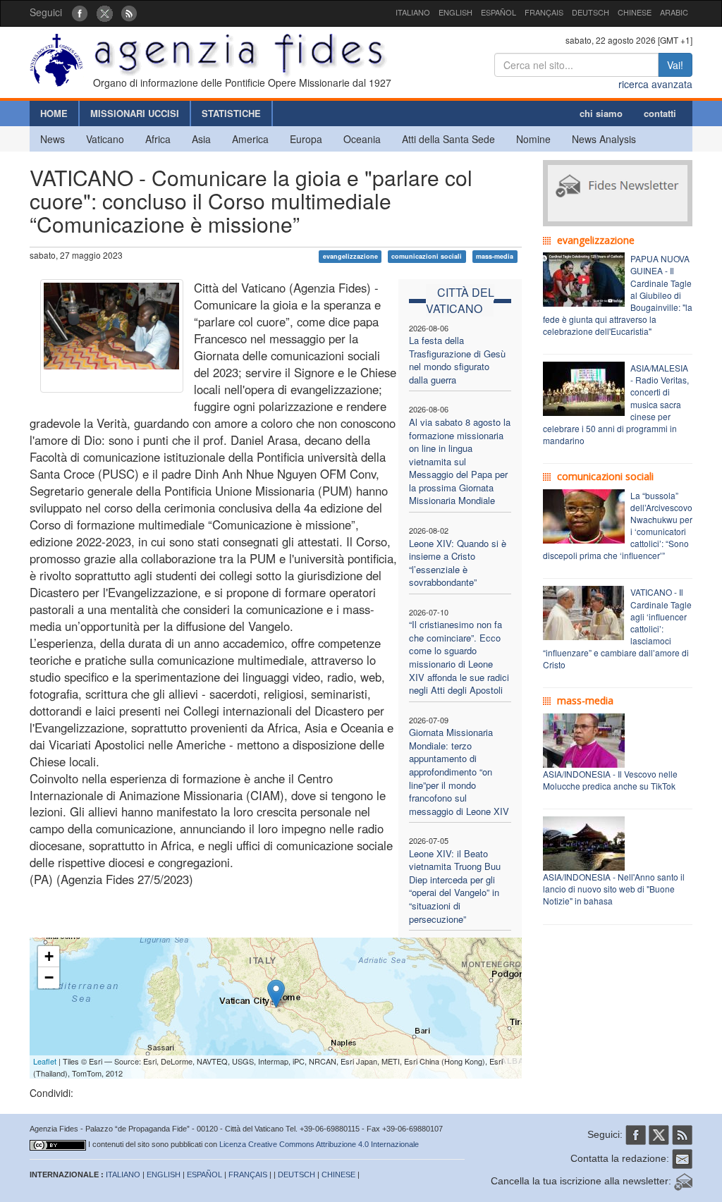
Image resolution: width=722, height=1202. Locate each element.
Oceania (362, 139)
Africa (158, 139)
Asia (201, 139)
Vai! (675, 65)
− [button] (49, 977)
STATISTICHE (231, 113)
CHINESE (634, 12)
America (250, 139)
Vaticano (105, 139)
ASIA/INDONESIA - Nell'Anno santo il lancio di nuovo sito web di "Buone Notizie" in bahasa (614, 889)
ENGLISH (455, 12)
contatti (660, 113)
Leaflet (44, 1061)
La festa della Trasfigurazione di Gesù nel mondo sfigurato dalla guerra (457, 359)
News (52, 139)
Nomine (533, 139)
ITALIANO (413, 12)
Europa (306, 139)
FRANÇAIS (544, 12)
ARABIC (674, 12)
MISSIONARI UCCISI (134, 113)
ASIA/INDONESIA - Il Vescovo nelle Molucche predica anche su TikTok (610, 780)
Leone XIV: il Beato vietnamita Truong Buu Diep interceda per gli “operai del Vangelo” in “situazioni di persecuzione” (455, 886)
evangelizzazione (350, 256)
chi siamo (601, 113)
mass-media (494, 256)
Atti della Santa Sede (448, 139)
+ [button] (49, 956)
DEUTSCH (590, 12)
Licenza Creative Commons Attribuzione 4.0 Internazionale (319, 1144)
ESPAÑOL (498, 12)
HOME (54, 113)
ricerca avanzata (655, 84)
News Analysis (604, 139)
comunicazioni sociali (426, 256)
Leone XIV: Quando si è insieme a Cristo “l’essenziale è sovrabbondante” (457, 562)
